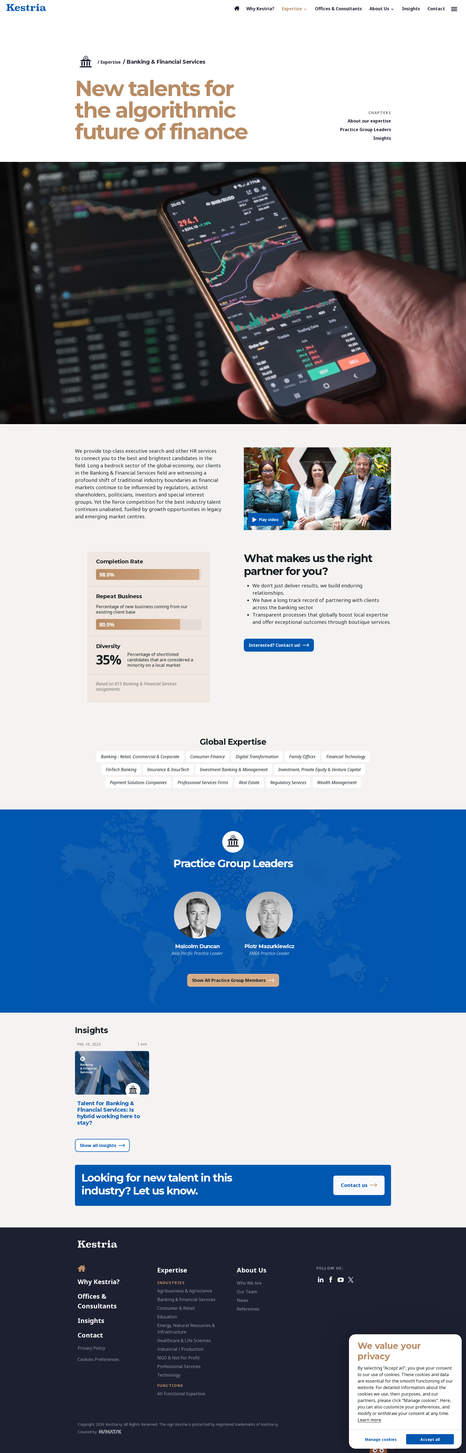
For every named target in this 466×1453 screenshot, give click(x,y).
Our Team (247, 1292)
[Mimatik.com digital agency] (112, 1432)
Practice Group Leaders (365, 129)
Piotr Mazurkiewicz (269, 946)
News (242, 1300)
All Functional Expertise (181, 1394)
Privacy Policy (91, 1348)
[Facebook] (330, 1279)
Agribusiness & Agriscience (184, 1291)
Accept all (430, 1439)
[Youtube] (340, 1279)
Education (167, 1317)
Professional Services (179, 1366)
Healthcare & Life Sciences (184, 1340)
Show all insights (98, 1145)
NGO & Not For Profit (178, 1358)
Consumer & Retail (176, 1308)
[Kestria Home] (26, 7)
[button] (294, 8)
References (248, 1309)
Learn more (369, 1420)
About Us (251, 1269)
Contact (90, 1335)
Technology (168, 1375)
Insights (382, 138)
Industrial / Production (180, 1349)
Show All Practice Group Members (229, 980)
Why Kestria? (99, 1281)
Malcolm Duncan (197, 946)
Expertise (111, 62)
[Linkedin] (320, 1279)
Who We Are (249, 1283)
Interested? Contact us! (274, 645)
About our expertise (369, 121)
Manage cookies (381, 1439)
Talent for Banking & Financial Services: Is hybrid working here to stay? (108, 1113)
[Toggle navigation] (454, 8)
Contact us (354, 1185)
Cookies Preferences (98, 1359)
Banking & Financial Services (186, 1299)
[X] (350, 1279)
